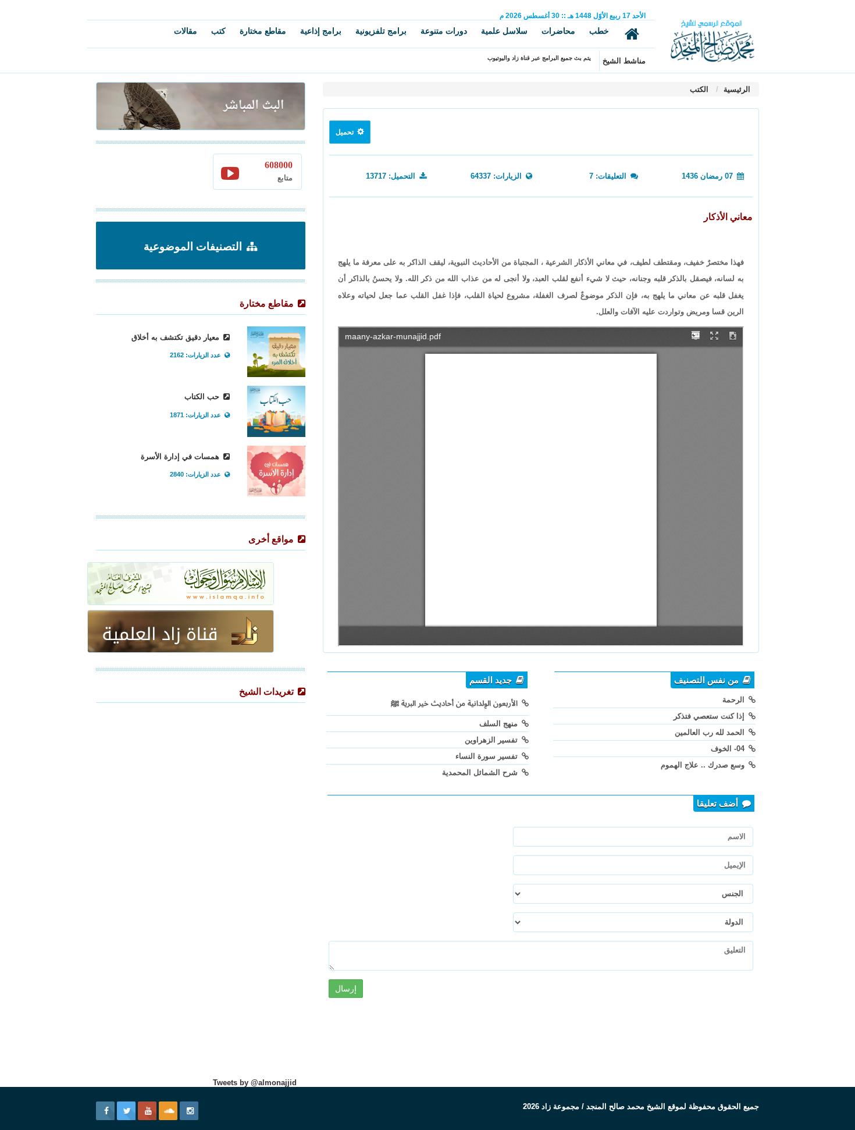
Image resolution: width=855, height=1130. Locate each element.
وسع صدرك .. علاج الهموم (704, 765)
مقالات (185, 30)
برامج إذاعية (320, 30)
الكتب (699, 89)
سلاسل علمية (504, 30)
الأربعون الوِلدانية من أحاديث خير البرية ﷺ (455, 703)
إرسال (346, 988)
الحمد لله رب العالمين (711, 732)
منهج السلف (499, 723)
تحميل (345, 132)
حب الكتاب (203, 396)
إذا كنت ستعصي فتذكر (710, 716)
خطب (599, 30)
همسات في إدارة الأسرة (181, 456)
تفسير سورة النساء (487, 756)
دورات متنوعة (444, 30)
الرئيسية (735, 89)
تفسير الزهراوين (492, 739)
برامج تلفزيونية (381, 30)
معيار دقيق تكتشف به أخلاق (176, 337)
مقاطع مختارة (263, 30)
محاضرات (558, 30)
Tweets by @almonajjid (255, 1082)
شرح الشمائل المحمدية (481, 772)
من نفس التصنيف (707, 680)
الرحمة (734, 699)
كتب (218, 30)
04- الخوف (729, 748)
